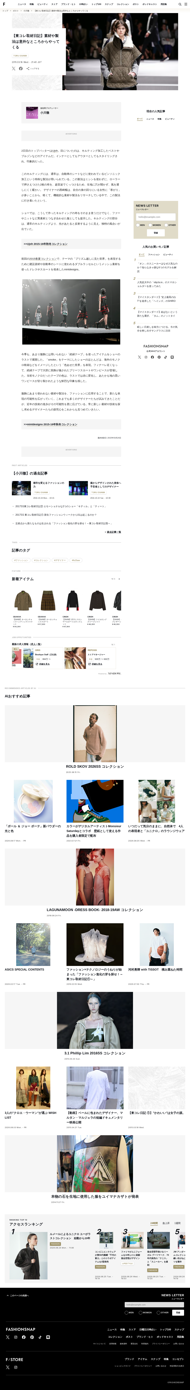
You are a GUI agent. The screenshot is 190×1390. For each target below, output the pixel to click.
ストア (54, 4)
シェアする (34, 69)
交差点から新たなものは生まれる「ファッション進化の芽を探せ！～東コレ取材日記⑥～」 (64, 523)
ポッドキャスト (149, 4)
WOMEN (157, 225)
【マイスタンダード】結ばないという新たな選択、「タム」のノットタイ (157, 314)
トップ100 (96, 4)
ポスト (136, 4)
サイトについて (99, 1344)
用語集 (164, 4)
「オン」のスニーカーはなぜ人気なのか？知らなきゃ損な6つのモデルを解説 (157, 267)
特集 (32, 4)
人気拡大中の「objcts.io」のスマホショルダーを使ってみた (157, 284)
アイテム (142, 1359)
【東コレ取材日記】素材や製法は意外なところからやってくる (61, 11)
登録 (156, 233)
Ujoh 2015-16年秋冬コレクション (47, 243)
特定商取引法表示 (177, 1366)
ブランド (129, 1359)
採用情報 (112, 1344)
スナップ (109, 4)
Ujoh (55, 150)
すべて (140, 119)
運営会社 (134, 1344)
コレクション (123, 4)
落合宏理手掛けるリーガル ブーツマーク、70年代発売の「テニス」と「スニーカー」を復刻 (158, 1258)
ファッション (154, 254)
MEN (142, 225)
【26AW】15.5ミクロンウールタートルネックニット (72, 621)
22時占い (83, 4)
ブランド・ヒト (68, 4)
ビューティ (42, 4)
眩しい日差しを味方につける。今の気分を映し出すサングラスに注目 (157, 329)
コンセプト (178, 1359)
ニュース (22, 4)
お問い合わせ (178, 1344)
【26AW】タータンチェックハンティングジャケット (23, 621)
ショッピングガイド (123, 1366)
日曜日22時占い (147, 1329)
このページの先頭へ (19, 1295)
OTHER (172, 225)
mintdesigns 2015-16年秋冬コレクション (52, 424)
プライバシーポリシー (161, 1344)
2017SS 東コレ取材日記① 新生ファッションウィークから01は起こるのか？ (56, 515)
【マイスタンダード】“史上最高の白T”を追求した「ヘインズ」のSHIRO (156, 299)
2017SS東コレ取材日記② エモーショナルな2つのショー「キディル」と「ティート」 (61, 506)
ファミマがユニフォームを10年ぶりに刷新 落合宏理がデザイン (131, 1255)
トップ (5, 11)
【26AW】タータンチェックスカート (47, 620)
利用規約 (144, 1344)
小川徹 (26, 11)
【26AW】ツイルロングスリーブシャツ (97, 620)
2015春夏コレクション (43, 258)
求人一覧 (35, 644)
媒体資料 (123, 1344)
